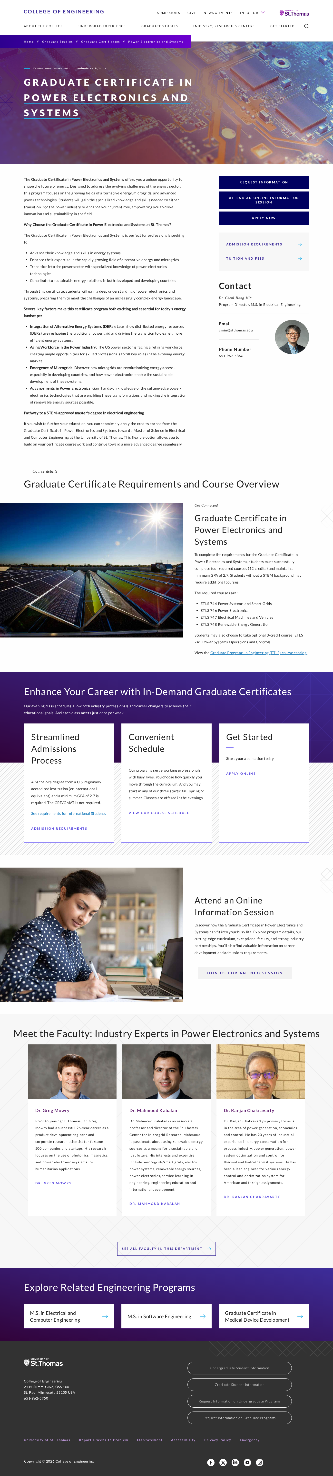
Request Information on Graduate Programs (240, 1418)
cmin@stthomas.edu (236, 330)
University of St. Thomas (47, 1440)
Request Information (264, 182)
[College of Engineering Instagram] (259, 1462)
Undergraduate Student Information (239, 1368)
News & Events (218, 13)
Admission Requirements (254, 244)
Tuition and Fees (245, 258)
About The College (43, 26)
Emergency (250, 1440)
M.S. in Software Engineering (159, 1316)
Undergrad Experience (102, 26)
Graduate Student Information (240, 1384)
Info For (249, 13)
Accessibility (183, 1440)
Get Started (282, 26)
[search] (306, 26)
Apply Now (264, 218)
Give (191, 13)
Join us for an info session (245, 973)
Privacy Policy (217, 1440)
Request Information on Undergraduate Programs (240, 1401)
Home (29, 41)
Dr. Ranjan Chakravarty (252, 1197)
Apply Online (241, 773)
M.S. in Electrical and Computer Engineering (55, 1316)
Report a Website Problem (103, 1440)
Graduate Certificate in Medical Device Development (257, 1316)
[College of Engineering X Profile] (223, 1462)
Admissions (168, 13)
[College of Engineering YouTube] (247, 1462)
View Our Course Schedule (159, 813)
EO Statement (150, 1440)
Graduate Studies (159, 26)
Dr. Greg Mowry (53, 1183)
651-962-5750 (36, 1398)
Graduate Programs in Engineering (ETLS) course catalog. (258, 652)
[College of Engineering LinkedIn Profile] (235, 1462)
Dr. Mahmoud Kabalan (154, 1204)
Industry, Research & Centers (224, 26)
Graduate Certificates (100, 41)
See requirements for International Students (68, 813)
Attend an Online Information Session (264, 200)
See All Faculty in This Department (163, 1249)
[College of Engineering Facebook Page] (211, 1462)
